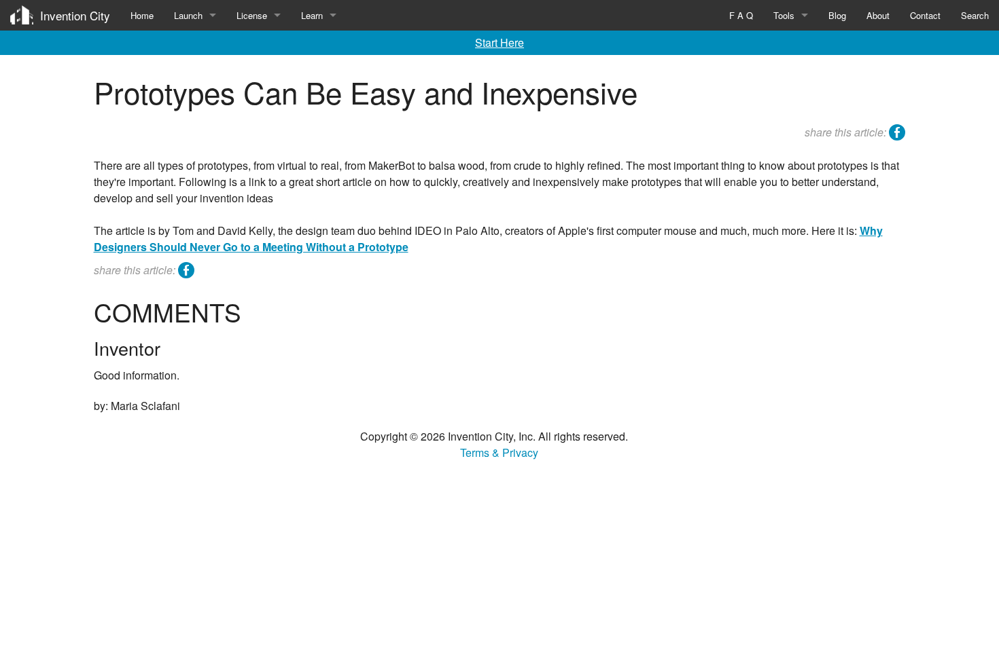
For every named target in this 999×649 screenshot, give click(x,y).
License (251, 15)
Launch (188, 15)
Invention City (75, 15)
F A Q (741, 15)
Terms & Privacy (499, 452)
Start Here (499, 42)
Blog (837, 15)
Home (142, 15)
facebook (897, 134)
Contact (925, 15)
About (878, 15)
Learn (312, 15)
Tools (783, 15)
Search (975, 15)
